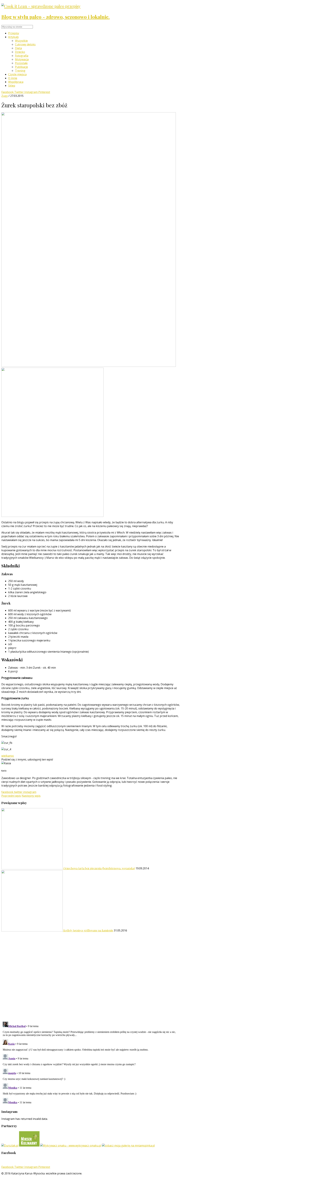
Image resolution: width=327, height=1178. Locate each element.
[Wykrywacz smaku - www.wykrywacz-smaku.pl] (70, 1145)
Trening (20, 70)
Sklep (11, 85)
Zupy (4, 96)
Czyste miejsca (17, 74)
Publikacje (21, 67)
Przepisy (13, 33)
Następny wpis (31, 796)
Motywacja (22, 59)
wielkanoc (7, 756)
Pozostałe (21, 63)
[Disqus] (90, 974)
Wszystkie (21, 41)
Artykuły (13, 37)
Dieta (18, 48)
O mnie (12, 78)
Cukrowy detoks (25, 44)
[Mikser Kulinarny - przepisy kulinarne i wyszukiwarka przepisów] (29, 1145)
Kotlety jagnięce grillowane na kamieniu (88, 930)
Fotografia (21, 56)
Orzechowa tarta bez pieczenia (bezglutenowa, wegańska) (99, 868)
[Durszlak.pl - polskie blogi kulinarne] (9, 1145)
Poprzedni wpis (11, 796)
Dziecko (20, 52)
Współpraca (15, 82)
